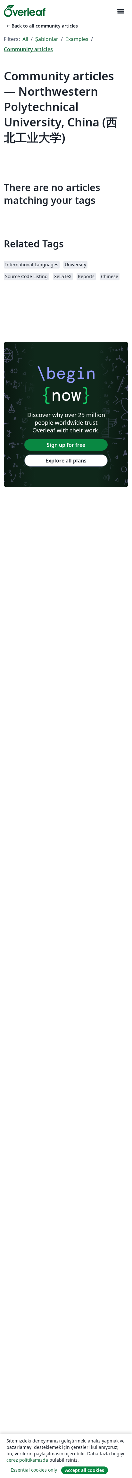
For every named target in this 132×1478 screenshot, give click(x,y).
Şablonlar (46, 39)
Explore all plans (66, 460)
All (25, 39)
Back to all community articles (41, 26)
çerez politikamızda (27, 1460)
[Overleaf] (24, 11)
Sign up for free (66, 444)
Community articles (28, 49)
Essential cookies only (34, 1470)
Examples (76, 39)
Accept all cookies (84, 1470)
